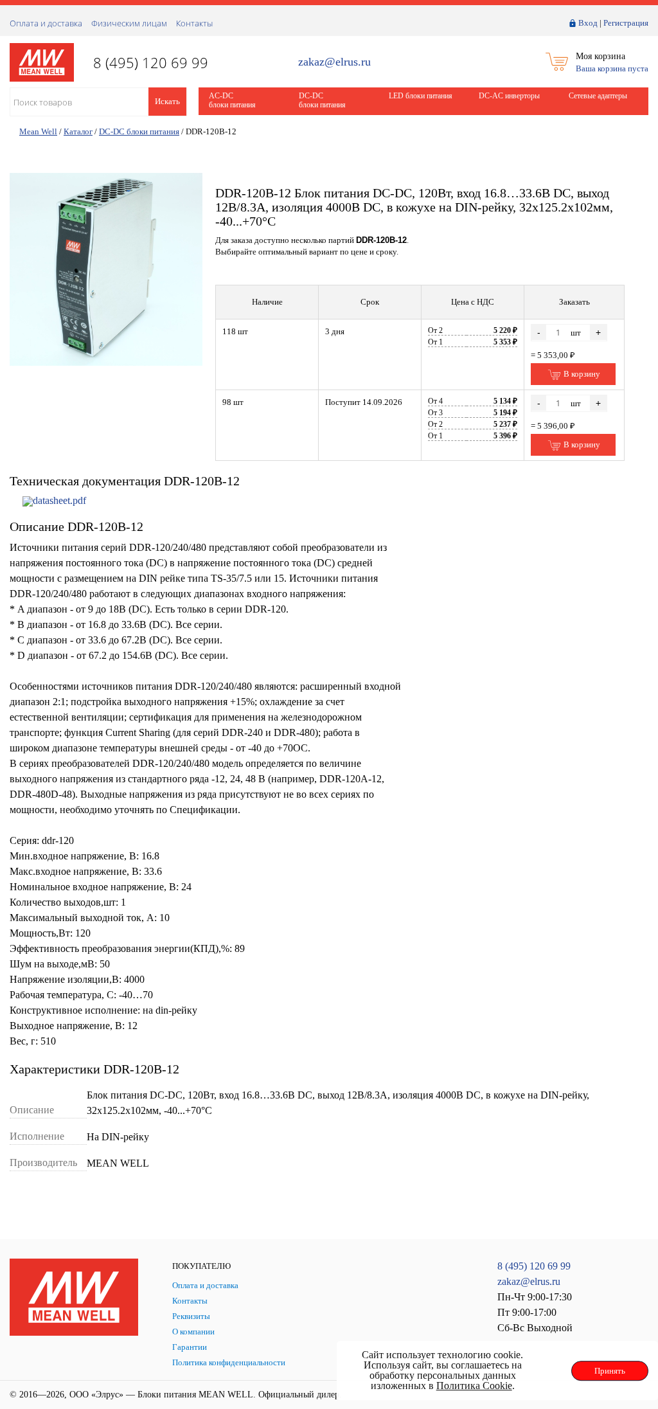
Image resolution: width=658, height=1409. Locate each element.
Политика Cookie (474, 1385)
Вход (588, 23)
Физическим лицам (129, 23)
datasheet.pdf (59, 500)
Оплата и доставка (46, 23)
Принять (609, 1371)
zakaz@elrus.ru (334, 62)
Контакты (194, 23)
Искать (167, 101)
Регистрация (625, 23)
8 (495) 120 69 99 (534, 1266)
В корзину (581, 374)
